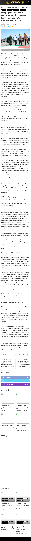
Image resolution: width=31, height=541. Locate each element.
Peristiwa (23, 9)
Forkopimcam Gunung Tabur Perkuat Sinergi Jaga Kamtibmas (8, 427)
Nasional (16, 9)
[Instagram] (15, 384)
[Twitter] (9, 27)
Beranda (3, 7)
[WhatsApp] (10, 27)
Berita (7, 7)
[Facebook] (7, 27)
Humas (7, 24)
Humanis (10, 9)
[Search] (28, 2)
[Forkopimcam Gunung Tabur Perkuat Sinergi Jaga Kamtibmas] (8, 418)
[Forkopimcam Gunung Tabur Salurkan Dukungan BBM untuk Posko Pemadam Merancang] (23, 398)
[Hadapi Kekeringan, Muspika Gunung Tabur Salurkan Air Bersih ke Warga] (8, 398)
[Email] (12, 27)
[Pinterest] (23, 354)
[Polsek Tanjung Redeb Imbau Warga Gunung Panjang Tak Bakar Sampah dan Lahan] (23, 418)
